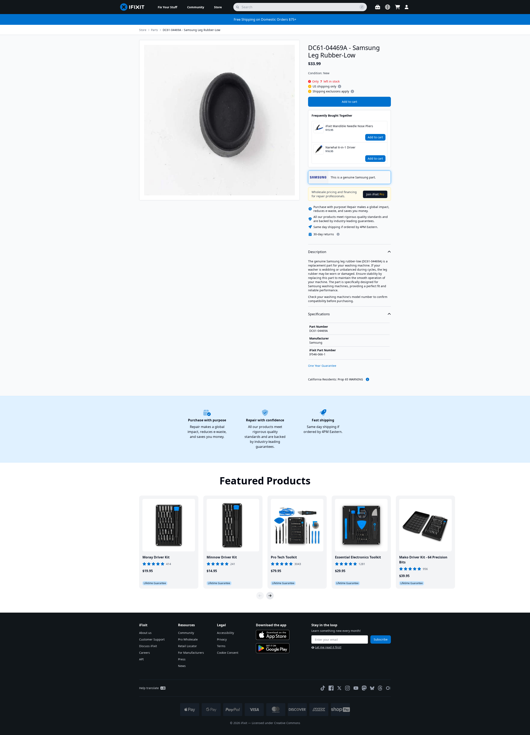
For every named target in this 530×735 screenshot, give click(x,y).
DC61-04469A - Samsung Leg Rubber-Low (191, 30)
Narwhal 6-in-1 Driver (340, 147)
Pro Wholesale (188, 639)
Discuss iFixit (148, 646)
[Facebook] (331, 688)
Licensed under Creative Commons (276, 723)
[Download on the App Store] (272, 635)
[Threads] (380, 688)
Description (317, 252)
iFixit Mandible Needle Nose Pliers (349, 126)
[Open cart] (397, 7)
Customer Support (152, 639)
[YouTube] (355, 688)
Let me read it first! (328, 647)
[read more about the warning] (367, 379)
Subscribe (381, 639)
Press (182, 659)
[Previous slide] (260, 595)
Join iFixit (375, 194)
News (182, 666)
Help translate (149, 688)
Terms (221, 646)
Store (142, 30)
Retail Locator (187, 646)
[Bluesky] (372, 688)
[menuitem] (167, 7)
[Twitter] (339, 688)
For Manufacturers (191, 653)
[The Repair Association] (388, 688)
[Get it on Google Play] (272, 648)
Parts (154, 30)
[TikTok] (322, 688)
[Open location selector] (387, 7)
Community (186, 633)
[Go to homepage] (134, 7)
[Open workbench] (377, 7)
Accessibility (225, 633)
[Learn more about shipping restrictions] (339, 86)
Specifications (319, 314)
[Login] (406, 7)
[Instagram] (347, 688)
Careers (144, 653)
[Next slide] (270, 595)
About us (145, 633)
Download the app (271, 625)
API (141, 659)
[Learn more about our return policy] (338, 234)
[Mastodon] (364, 688)
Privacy (222, 639)
